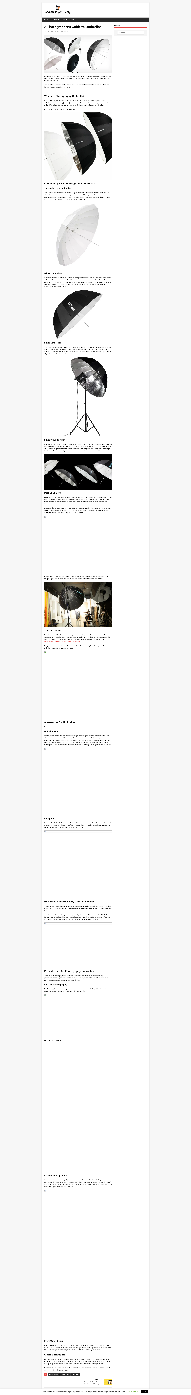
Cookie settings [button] (133, 1392)
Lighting (65, 31)
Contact (55, 20)
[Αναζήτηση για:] (130, 33)
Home (46, 20)
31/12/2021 (50, 31)
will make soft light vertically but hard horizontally (62, 641)
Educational (53, 1375)
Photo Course (68, 20)
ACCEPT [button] (144, 1392)
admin (58, 31)
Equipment (65, 1375)
